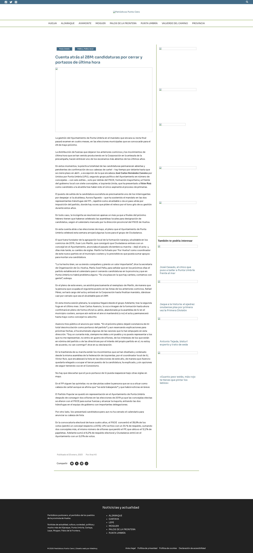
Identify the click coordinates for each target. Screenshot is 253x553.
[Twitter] (11, 2)
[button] (247, 2)
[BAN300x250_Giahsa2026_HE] (177, 181)
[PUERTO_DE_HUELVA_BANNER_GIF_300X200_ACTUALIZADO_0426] (172, 142)
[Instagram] (16, 2)
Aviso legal (130, 548)
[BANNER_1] (177, 216)
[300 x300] (177, 65)
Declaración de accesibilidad (192, 548)
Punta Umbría (64, 49)
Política (80, 49)
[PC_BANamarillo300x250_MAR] (177, 103)
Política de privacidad (147, 548)
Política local (88, 49)
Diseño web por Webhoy (86, 548)
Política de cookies (168, 548)
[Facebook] (6, 2)
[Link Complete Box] (178, 261)
